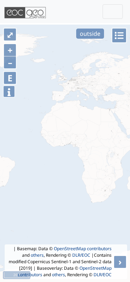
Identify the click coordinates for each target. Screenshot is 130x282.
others (37, 255)
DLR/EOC (81, 255)
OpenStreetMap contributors (83, 248)
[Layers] (119, 35)
